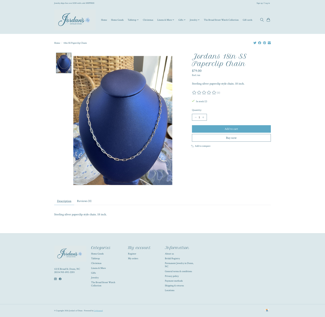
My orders (133, 258)
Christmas (148, 20)
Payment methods (174, 280)
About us (169, 253)
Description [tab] (64, 201)
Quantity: (197, 110)
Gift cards (247, 20)
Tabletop (95, 258)
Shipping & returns (174, 285)
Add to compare (202, 146)
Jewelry (95, 277)
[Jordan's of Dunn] (75, 20)
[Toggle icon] (261, 20)
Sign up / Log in (263, 3)
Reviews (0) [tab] (84, 201)
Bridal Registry (172, 258)
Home (104, 20)
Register (132, 253)
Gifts (93, 272)
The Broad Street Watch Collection (221, 20)
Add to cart (231, 129)
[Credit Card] (267, 310)
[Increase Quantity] (203, 117)
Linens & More (98, 268)
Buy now (231, 138)
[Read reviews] (204, 92)
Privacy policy (172, 276)
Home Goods (117, 20)
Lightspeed (98, 310)
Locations (169, 290)
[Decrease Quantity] (195, 117)
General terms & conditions (178, 271)
